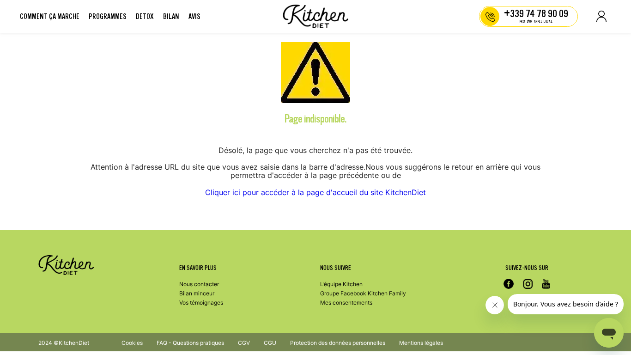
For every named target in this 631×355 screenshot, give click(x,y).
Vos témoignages (201, 302)
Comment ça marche (49, 16)
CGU (270, 342)
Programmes (108, 16)
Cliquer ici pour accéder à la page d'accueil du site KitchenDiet (315, 192)
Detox (145, 16)
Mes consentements (346, 302)
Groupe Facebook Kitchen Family (363, 293)
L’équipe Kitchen (341, 284)
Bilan (171, 16)
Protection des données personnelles (337, 342)
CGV (244, 342)
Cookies (132, 342)
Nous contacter (199, 284)
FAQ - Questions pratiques (190, 342)
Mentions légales (421, 342)
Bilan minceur (196, 293)
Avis (194, 16)
